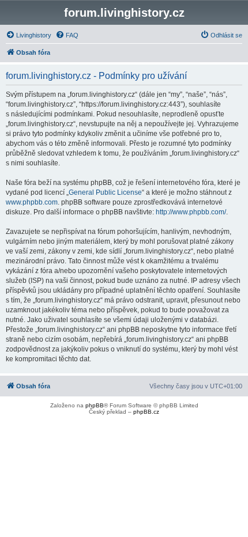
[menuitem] (28, 35)
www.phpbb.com (32, 202)
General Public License (105, 192)
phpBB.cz (146, 412)
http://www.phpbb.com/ (191, 212)
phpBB (94, 405)
